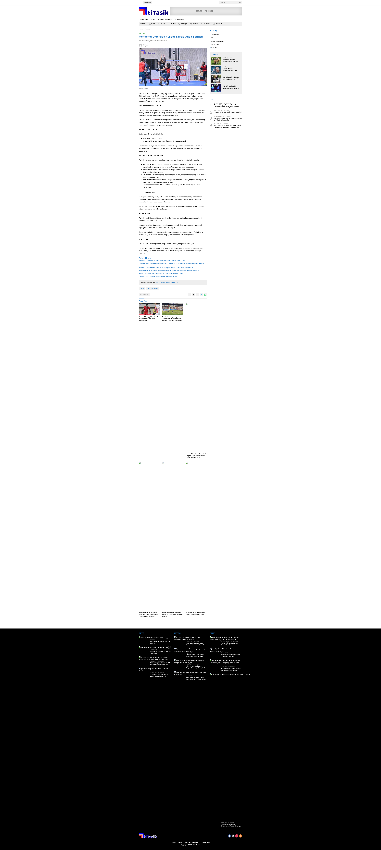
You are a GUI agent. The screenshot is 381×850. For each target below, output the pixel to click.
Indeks (153, 19)
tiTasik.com (147, 2)
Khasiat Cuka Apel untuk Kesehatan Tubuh (228, 112)
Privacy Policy (179, 19)
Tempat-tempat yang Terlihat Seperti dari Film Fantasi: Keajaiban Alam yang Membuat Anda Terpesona (231, 669)
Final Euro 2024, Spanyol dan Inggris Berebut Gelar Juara (158, 276)
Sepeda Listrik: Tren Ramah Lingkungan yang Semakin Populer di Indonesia (195, 655)
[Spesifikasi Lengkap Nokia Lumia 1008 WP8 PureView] (155, 670)
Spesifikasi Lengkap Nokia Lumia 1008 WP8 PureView (159, 675)
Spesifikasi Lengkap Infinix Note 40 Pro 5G (160, 652)
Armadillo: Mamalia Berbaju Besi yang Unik (230, 60)
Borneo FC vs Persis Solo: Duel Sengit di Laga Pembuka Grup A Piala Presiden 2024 (166, 268)
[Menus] (140, 2)
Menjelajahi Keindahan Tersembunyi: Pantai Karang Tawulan (230, 825)
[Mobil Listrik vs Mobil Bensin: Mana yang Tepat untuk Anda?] (190, 673)
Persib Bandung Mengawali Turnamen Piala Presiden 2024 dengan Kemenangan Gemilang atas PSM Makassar (172, 264)
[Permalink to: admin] (140, 45)
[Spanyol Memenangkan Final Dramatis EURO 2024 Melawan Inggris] (172, 536)
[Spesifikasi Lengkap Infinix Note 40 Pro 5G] (153, 647)
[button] (240, 2)
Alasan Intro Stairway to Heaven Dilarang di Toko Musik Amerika (228, 119)
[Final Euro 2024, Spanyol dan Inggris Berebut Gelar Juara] (196, 536)
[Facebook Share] (189, 294)
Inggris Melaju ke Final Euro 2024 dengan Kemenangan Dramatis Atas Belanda (227, 126)
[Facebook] (229, 836)
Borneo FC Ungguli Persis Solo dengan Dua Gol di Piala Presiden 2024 (162, 260)
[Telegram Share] (201, 294)
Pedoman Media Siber (165, 19)
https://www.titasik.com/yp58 (167, 282)
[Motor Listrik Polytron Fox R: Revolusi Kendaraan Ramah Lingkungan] (190, 638)
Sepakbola (215, 44)
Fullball (142, 288)
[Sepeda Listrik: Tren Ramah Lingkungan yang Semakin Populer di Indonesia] (190, 650)
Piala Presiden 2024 (217, 41)
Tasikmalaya (215, 34)
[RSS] (240, 836)
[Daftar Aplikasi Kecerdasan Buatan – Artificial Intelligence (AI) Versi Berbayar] (216, 70)
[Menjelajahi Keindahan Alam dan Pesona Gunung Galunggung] (226, 650)
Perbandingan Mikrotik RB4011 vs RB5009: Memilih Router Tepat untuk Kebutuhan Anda (160, 663)
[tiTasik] (154, 11)
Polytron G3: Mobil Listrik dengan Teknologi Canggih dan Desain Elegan (196, 667)
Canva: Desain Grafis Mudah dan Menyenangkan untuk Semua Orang (232, 87)
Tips (212, 38)
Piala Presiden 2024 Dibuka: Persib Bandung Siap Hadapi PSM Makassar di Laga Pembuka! (169, 270)
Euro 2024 (214, 48)
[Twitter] (233, 836)
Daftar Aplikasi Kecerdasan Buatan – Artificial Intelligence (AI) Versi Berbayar (230, 69)
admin (144, 44)
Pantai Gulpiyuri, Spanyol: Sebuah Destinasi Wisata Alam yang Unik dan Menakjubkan (226, 106)
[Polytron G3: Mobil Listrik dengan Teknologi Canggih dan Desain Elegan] (190, 661)
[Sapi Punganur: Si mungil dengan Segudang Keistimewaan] (216, 79)
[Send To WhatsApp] (205, 294)
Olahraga (142, 33)
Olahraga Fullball (152, 288)
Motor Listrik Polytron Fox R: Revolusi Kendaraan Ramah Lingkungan (195, 644)
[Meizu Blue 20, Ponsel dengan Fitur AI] (152, 637)
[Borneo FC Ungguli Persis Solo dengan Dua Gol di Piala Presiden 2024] (149, 309)
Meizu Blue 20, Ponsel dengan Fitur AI (160, 642)
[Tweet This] (193, 294)
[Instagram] (236, 836)
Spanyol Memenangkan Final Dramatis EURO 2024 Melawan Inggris (161, 273)
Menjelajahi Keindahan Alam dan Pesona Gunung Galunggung (230, 655)
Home (174, 842)
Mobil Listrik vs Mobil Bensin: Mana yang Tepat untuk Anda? (196, 678)
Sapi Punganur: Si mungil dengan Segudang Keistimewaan (231, 78)
